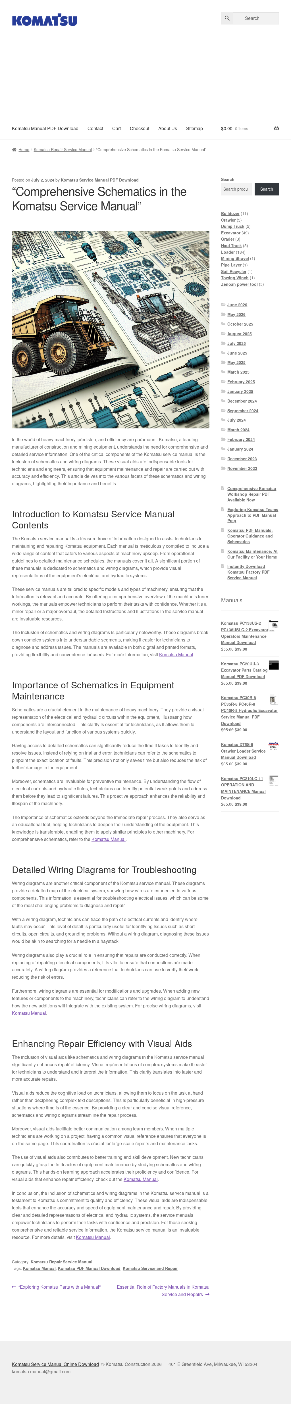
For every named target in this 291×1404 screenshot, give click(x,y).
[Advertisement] (145, 74)
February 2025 (241, 381)
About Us (167, 128)
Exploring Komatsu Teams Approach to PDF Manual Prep (252, 515)
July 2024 (236, 420)
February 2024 (241, 439)
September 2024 (242, 410)
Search (227, 179)
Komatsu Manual (176, 654)
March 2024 (238, 429)
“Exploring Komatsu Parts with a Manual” (59, 1287)
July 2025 (236, 343)
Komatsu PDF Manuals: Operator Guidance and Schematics (250, 535)
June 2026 (237, 304)
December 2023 (242, 458)
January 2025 (240, 391)
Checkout (139, 128)
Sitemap (194, 128)
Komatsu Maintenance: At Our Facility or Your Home (252, 554)
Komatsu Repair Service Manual (63, 149)
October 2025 (240, 324)
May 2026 (236, 314)
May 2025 (236, 362)
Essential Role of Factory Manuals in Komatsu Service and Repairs (163, 1290)
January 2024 (240, 449)
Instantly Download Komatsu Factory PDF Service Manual (248, 571)
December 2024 (242, 401)
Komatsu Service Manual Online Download (55, 1364)
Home (23, 149)
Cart (116, 128)
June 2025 (237, 353)
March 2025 (238, 372)
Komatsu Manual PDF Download (45, 128)
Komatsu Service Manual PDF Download (100, 180)
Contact (95, 128)
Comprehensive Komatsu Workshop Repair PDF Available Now (251, 494)
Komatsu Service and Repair (150, 1268)
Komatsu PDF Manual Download (89, 1268)
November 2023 (242, 468)
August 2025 (239, 333)
